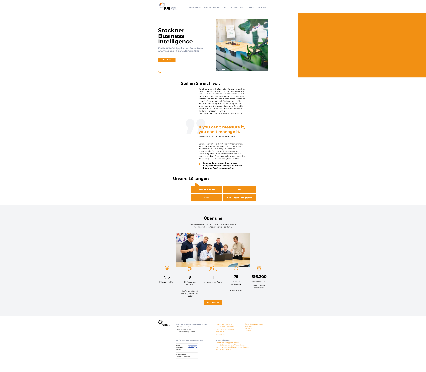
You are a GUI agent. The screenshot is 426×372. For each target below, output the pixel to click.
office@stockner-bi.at (225, 329)
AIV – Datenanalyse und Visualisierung (230, 345)
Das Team (248, 328)
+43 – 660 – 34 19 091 (226, 327)
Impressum (220, 332)
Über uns (248, 326)
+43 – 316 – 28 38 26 (224, 324)
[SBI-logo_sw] (165, 323)
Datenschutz (221, 334)
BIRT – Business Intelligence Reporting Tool (232, 347)
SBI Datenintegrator (223, 349)
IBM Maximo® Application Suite (228, 343)
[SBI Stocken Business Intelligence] (167, 6)
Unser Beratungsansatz (254, 324)
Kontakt (248, 331)
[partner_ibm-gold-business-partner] (187, 351)
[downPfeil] (159, 72)
